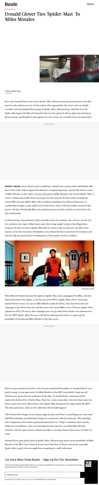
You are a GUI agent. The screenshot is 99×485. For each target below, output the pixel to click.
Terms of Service (40, 479)
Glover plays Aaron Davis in (78, 113)
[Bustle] (11, 4)
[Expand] (87, 462)
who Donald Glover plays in (31, 109)
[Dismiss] (95, 462)
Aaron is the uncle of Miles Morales (51, 193)
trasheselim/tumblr (87, 289)
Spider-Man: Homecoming (56, 109)
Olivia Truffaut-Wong (13, 91)
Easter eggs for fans (45, 414)
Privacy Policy (52, 479)
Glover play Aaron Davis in (37, 440)
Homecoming (11, 117)
